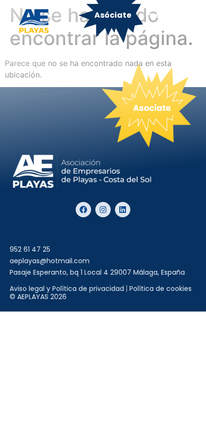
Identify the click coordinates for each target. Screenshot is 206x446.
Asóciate (112, 15)
